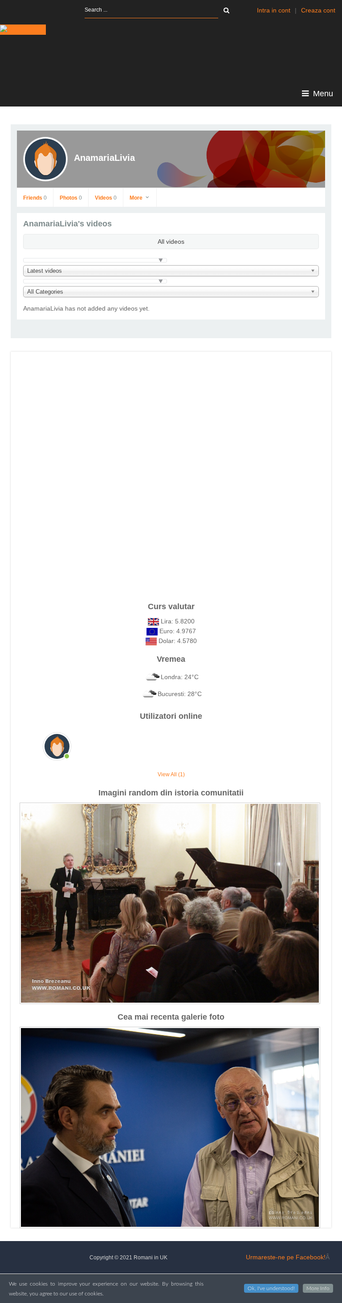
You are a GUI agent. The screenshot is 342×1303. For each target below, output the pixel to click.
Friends (35, 198)
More (137, 198)
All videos (171, 241)
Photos (71, 198)
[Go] (226, 10)
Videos (106, 198)
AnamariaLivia (104, 158)
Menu (322, 93)
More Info (318, 1288)
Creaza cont (318, 10)
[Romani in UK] (23, 30)
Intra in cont (273, 10)
